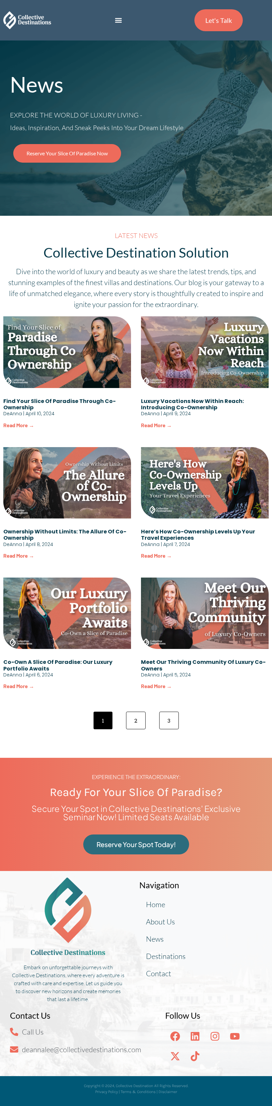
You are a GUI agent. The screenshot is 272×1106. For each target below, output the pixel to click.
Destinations (165, 956)
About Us (160, 921)
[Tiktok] (195, 1056)
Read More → (18, 425)
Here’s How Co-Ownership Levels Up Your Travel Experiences (198, 535)
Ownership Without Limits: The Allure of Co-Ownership (64, 535)
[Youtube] (235, 1036)
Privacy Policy (106, 1091)
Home (155, 904)
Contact (158, 973)
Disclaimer (168, 1091)
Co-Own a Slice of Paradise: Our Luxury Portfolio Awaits (57, 665)
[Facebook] (175, 1036)
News (155, 938)
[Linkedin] (195, 1036)
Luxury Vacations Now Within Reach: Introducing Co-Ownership (192, 404)
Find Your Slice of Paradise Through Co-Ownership (59, 404)
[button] (118, 20)
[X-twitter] (175, 1056)
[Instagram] (215, 1036)
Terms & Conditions (138, 1091)
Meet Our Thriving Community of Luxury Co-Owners (203, 665)
